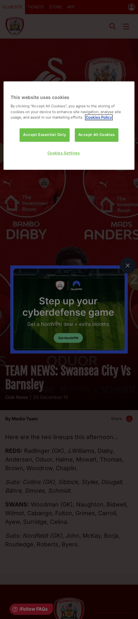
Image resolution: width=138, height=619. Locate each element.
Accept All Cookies (96, 134)
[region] (69, 125)
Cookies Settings (63, 153)
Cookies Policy (99, 117)
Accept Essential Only (44, 134)
